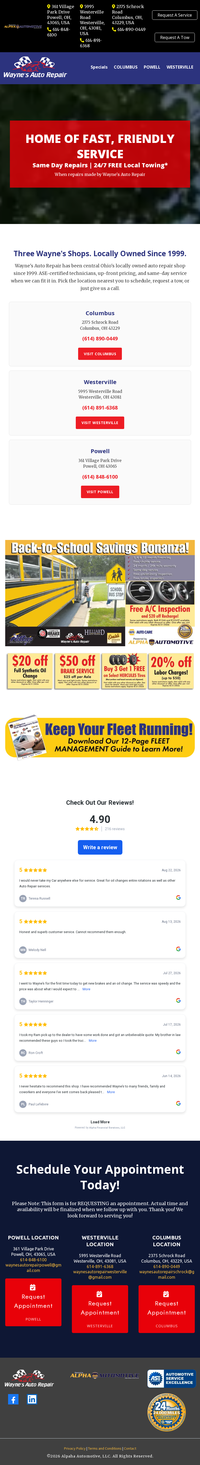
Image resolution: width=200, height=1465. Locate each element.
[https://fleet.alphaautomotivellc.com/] (100, 737)
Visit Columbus (100, 353)
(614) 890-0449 (100, 338)
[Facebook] (13, 1399)
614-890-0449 (131, 29)
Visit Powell (100, 491)
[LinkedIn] (32, 1399)
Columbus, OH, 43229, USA (127, 20)
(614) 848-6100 (100, 476)
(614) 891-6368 (100, 407)
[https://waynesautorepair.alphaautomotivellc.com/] (29, 1378)
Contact (130, 1448)
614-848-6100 (33, 1259)
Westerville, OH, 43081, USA (92, 28)
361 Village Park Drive (60, 9)
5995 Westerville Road (92, 12)
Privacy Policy (75, 1448)
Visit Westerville (100, 422)
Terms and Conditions (105, 1448)
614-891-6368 (100, 1266)
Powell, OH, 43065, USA (59, 20)
